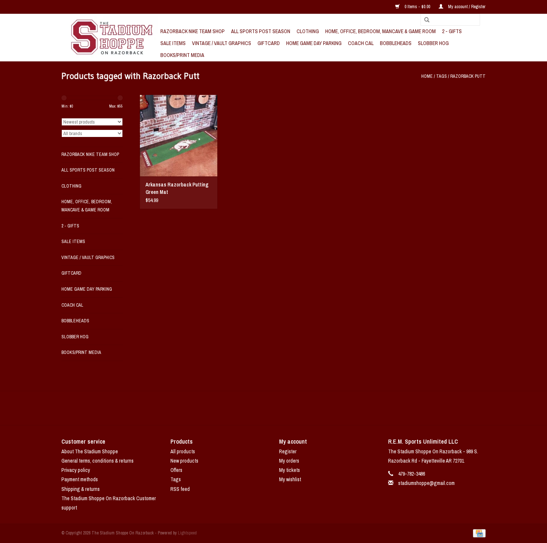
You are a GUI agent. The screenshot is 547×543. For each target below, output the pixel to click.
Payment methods (79, 479)
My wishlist (290, 479)
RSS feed (180, 489)
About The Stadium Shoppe (89, 451)
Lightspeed (187, 533)
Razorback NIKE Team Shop (192, 31)
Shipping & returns (80, 489)
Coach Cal (361, 43)
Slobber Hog (433, 43)
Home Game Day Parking (314, 43)
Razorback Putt (468, 76)
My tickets (289, 470)
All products (182, 451)
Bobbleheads (396, 43)
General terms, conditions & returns (97, 460)
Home (427, 76)
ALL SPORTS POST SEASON (260, 31)
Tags (441, 76)
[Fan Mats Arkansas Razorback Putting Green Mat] (179, 135)
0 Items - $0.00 (417, 7)
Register (288, 451)
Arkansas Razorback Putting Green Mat (176, 188)
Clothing (308, 31)
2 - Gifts (452, 31)
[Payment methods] (478, 533)
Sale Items (173, 43)
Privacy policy (75, 470)
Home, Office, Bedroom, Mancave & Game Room (380, 31)
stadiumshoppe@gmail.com (426, 483)
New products (184, 460)
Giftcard (268, 43)
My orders (289, 460)
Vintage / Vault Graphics (221, 43)
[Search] (424, 20)
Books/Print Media (182, 55)
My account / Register (466, 7)
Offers (176, 470)
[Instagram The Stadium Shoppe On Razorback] (300, 408)
